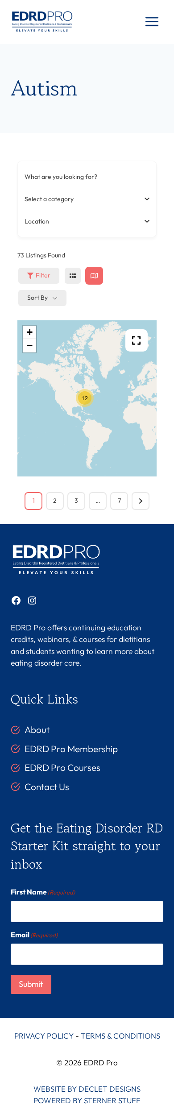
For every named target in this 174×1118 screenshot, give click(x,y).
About (37, 729)
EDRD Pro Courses (62, 767)
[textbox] (49, 199)
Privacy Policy (44, 1035)
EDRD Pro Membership (71, 748)
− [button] (30, 345)
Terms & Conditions (120, 1035)
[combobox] (84, 199)
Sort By (37, 298)
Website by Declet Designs (87, 1088)
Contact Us (47, 786)
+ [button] (30, 332)
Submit (31, 984)
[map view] (94, 276)
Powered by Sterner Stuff (87, 1100)
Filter (43, 275)
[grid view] (73, 276)
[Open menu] (151, 22)
